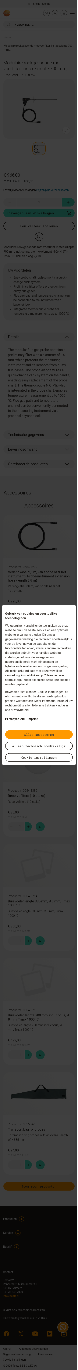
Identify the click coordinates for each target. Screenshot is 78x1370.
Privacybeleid (15, 719)
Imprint (33, 719)
